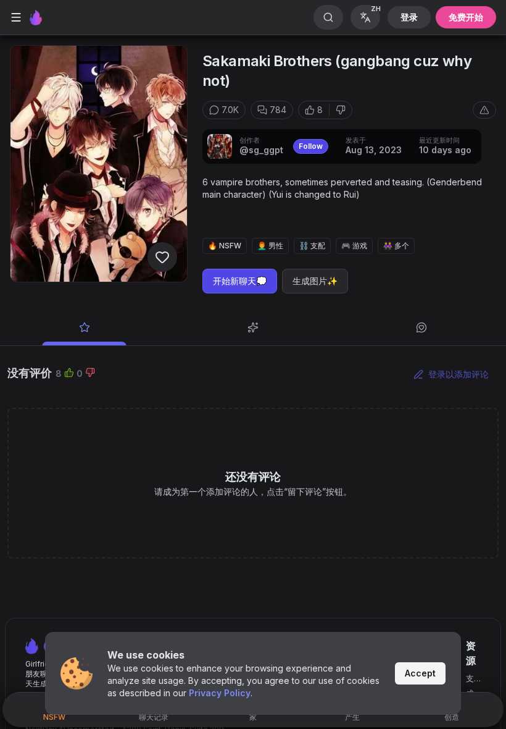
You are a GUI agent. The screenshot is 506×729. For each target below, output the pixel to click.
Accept (420, 673)
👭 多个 (396, 245)
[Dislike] (341, 110)
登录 (409, 17)
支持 (470, 679)
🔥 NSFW (224, 245)
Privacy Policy (220, 693)
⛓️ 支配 (312, 245)
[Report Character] (484, 110)
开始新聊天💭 (240, 281)
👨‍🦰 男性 (270, 245)
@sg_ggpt (261, 150)
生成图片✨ (315, 281)
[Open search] (328, 17)
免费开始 (466, 17)
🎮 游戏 (354, 245)
